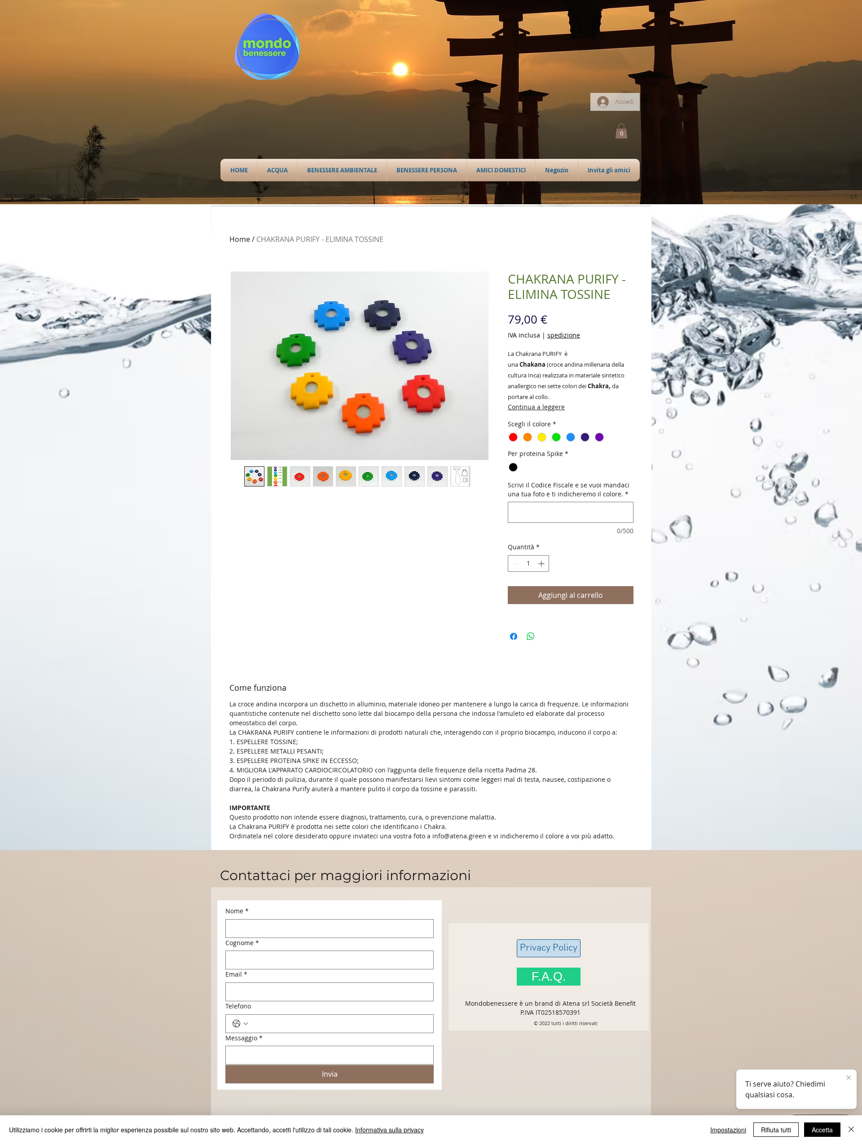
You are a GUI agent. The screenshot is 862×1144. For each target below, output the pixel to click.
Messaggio (244, 1038)
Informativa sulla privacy (389, 1129)
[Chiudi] (851, 1129)
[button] (277, 170)
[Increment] (542, 563)
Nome (237, 911)
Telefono (238, 1006)
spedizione (563, 335)
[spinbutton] (528, 563)
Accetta (822, 1129)
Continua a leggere (536, 407)
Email (236, 974)
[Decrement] (514, 563)
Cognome (242, 942)
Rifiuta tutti (776, 1129)
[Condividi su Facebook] (513, 636)
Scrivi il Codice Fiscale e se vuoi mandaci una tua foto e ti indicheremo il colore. (568, 489)
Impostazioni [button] (728, 1129)
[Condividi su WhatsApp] (530, 636)
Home (239, 239)
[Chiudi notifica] (848, 1078)
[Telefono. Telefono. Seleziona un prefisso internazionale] (240, 1023)
